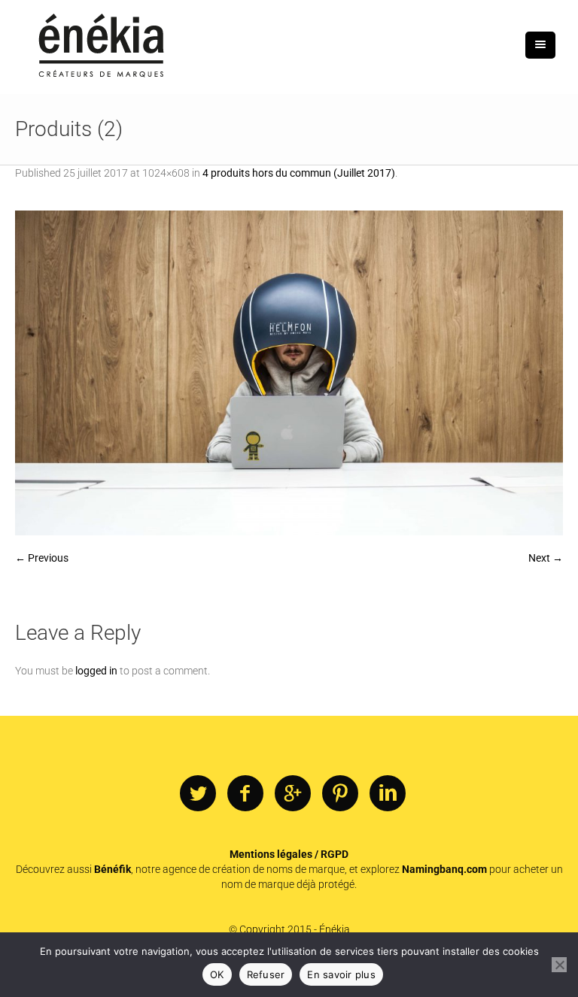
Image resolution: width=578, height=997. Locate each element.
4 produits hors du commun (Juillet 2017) (298, 173)
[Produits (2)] (289, 373)
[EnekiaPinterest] (340, 794)
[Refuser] (559, 964)
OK (217, 974)
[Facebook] (245, 794)
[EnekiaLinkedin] (387, 794)
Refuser (266, 974)
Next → (545, 558)
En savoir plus (341, 974)
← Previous (41, 558)
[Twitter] (198, 794)
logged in (96, 671)
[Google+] (293, 794)
